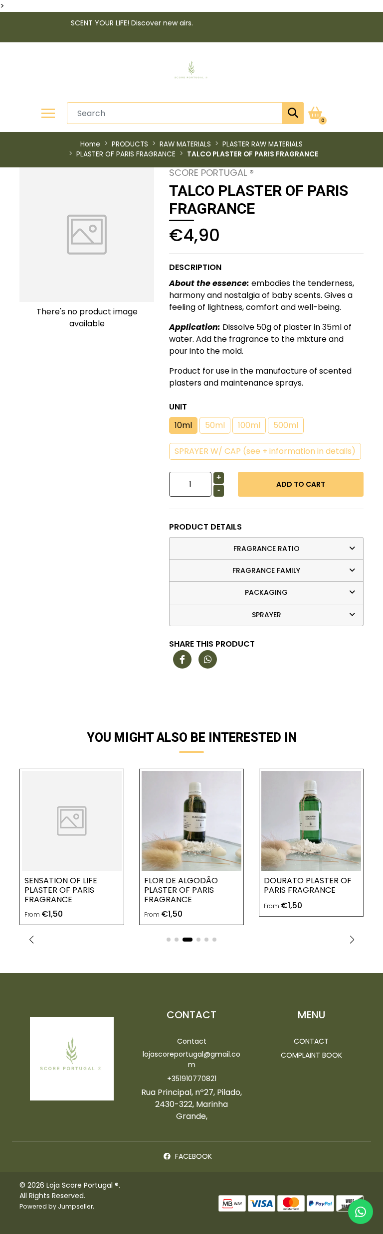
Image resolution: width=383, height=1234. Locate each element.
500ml (285, 425)
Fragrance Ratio (266, 548)
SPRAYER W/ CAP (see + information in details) (265, 451)
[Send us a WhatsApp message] (360, 1211)
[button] (31, 940)
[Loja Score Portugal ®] (191, 72)
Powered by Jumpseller (56, 1206)
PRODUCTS (130, 144)
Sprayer (266, 615)
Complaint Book (311, 1055)
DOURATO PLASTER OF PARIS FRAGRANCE (308, 885)
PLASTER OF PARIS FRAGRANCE (126, 154)
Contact (191, 1041)
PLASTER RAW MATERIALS (262, 144)
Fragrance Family (266, 570)
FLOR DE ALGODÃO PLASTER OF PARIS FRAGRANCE (181, 890)
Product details (205, 527)
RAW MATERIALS (185, 144)
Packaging (266, 592)
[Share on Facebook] (182, 660)
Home (90, 144)
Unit (178, 406)
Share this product (212, 644)
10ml (183, 425)
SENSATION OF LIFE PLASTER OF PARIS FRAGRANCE (60, 890)
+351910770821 (191, 1079)
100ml (249, 425)
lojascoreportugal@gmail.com (191, 1059)
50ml (215, 425)
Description (195, 267)
